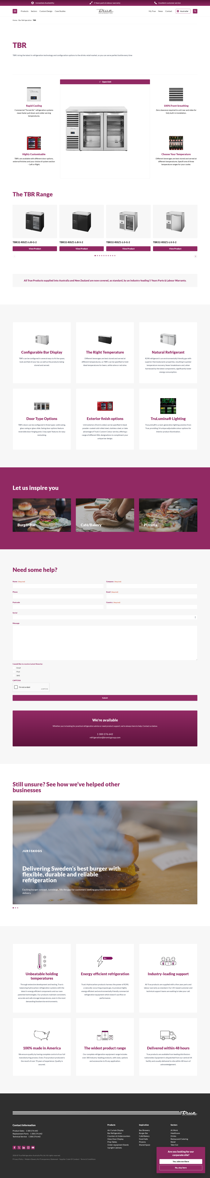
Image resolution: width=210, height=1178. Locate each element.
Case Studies (60, 11)
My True (152, 11)
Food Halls (143, 1139)
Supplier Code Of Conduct (69, 1159)
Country (113, 602)
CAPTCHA (17, 680)
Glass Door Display (115, 1139)
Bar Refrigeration (25, 20)
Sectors (34, 11)
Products (24, 11)
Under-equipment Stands (118, 1145)
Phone (15, 592)
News (160, 11)
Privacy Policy (18, 1159)
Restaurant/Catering (179, 1139)
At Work (174, 1130)
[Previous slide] (14, 256)
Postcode (16, 602)
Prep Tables (112, 1142)
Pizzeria (142, 1142)
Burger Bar (143, 1133)
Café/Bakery (144, 1136)
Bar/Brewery (144, 1130)
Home (15, 20)
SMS (18, 676)
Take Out (174, 1145)
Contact (168, 11)
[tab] (95, 255)
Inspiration (144, 1125)
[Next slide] (195, 256)
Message (16, 623)
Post (18, 672)
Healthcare (175, 1133)
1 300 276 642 (105, 734)
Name (19, 581)
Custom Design (45, 11)
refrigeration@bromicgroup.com (105, 737)
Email (112, 592)
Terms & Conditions (88, 1159)
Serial (15, 613)
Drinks (173, 1136)
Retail (173, 1142)
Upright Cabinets (114, 1147)
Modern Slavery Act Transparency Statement (41, 1159)
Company (113, 581)
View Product (35, 249)
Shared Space (144, 1145)
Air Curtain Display (115, 1130)
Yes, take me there (181, 1161)
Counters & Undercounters (118, 1136)
